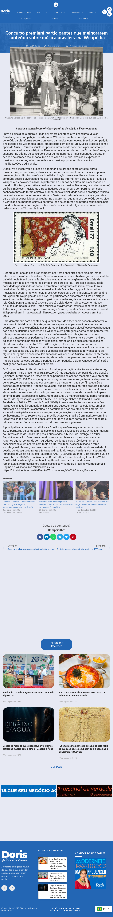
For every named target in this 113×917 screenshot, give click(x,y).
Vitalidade (83, 19)
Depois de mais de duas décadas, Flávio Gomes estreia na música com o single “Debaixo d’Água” (57, 891)
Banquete (26, 19)
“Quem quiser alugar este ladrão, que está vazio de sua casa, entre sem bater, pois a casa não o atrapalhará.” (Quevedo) (83, 748)
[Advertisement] (56, 816)
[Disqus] (56, 595)
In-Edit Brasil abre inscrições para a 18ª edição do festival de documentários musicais (92, 504)
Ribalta (41, 13)
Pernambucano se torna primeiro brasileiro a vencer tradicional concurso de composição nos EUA (55, 504)
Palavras (75, 13)
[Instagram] (109, 14)
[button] (56, 4)
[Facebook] (109, 9)
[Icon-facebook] (4, 888)
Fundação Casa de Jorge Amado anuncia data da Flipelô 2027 (57, 877)
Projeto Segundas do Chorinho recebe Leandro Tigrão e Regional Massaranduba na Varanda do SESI (19, 504)
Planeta (58, 13)
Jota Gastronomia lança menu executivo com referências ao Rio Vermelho (57, 863)
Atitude (54, 19)
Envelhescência (23, 13)
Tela (91, 13)
